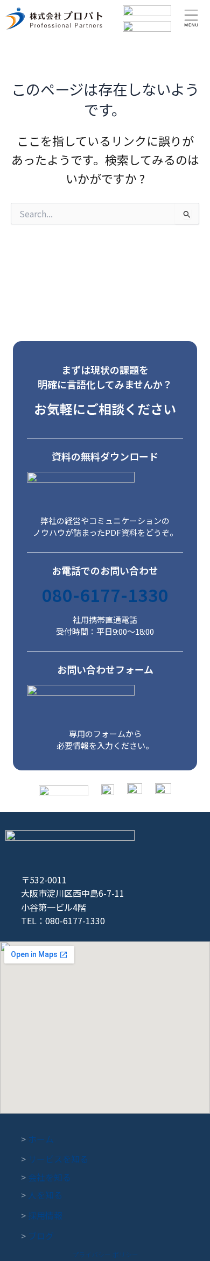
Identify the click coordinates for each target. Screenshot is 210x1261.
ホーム (37, 1138)
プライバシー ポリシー (105, 1254)
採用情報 (41, 1215)
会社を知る (46, 1177)
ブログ (37, 1235)
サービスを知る (54, 1158)
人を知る (41, 1194)
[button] (191, 19)
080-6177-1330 (105, 594)
